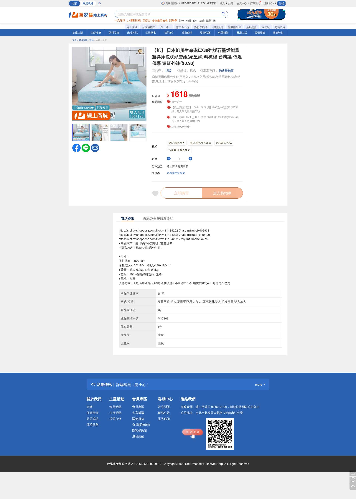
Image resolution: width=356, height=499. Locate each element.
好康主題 (77, 32)
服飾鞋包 (278, 32)
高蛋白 (146, 20)
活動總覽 (251, 27)
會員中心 (242, 3)
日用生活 (242, 32)
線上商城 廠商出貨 (177, 166)
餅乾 (181, 20)
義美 (202, 20)
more (258, 384)
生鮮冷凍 (96, 32)
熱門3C (168, 32)
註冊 (230, 3)
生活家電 (150, 32)
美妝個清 (187, 32)
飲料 (195, 20)
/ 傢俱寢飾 (83, 39)
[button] (95, 147)
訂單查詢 (255, 3)
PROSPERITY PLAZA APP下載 (198, 3)
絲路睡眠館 (226, 70)
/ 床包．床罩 (101, 39)
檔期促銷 (217, 27)
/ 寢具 (91, 39)
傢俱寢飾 (260, 32)
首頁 (74, 39)
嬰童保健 (205, 32)
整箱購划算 (234, 27)
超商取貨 (280, 27)
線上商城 (132, 27)
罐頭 (208, 20)
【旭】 (169, 70)
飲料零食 (114, 32)
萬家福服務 (171, 3)
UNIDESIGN (134, 20)
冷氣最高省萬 (160, 20)
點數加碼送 (200, 27)
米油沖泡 (132, 32)
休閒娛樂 (223, 32)
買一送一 (166, 27)
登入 (222, 3)
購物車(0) (269, 3)
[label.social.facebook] (76, 147)
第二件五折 (182, 27)
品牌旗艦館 (148, 27)
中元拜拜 (120, 20)
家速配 (266, 27)
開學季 (173, 20)
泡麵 (188, 20)
